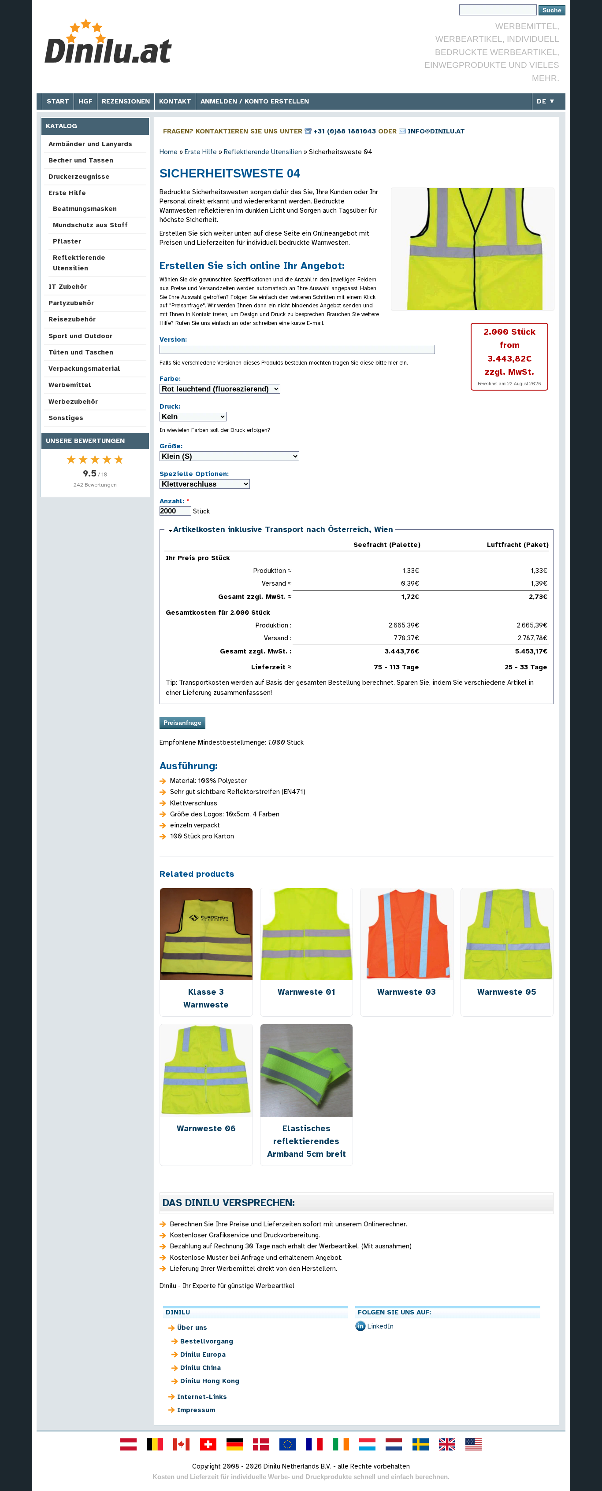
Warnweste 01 (306, 992)
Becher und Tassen (80, 160)
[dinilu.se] (420, 1444)
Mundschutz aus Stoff (90, 225)
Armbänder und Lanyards (90, 144)
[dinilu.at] (128, 1444)
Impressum (196, 1410)
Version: (173, 339)
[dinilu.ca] (181, 1444)
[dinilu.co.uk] (447, 1444)
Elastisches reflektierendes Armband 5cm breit (306, 1141)
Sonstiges (65, 418)
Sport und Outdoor (80, 336)
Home (169, 152)
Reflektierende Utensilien (79, 263)
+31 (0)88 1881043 (344, 131)
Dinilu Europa (203, 1354)
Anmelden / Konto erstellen (255, 101)
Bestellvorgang (206, 1341)
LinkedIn (381, 1326)
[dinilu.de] (234, 1444)
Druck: (170, 406)
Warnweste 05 (506, 992)
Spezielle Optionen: (194, 474)
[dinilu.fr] (314, 1444)
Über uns (192, 1328)
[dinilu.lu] (367, 1444)
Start (58, 101)
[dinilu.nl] (394, 1444)
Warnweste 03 (406, 992)
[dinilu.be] (155, 1444)
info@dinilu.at (436, 131)
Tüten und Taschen (80, 352)
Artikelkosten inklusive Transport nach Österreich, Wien (283, 529)
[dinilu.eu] (287, 1444)
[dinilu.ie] (340, 1444)
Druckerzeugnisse (79, 177)
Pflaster (67, 241)
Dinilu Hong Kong (209, 1381)
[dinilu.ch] (208, 1444)
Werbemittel (69, 385)
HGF (85, 101)
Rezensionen (126, 101)
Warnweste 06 (206, 1128)
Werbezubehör (73, 402)
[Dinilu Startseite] (108, 42)
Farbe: (170, 379)
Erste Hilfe (67, 193)
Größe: (171, 446)
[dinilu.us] (473, 1444)
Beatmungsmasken (85, 209)
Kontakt (175, 101)
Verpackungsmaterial (84, 369)
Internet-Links (202, 1397)
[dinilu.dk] (261, 1444)
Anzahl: (175, 501)
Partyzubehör (71, 303)
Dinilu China (200, 1368)
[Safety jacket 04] (472, 249)
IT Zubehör (67, 287)
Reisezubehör (72, 319)
